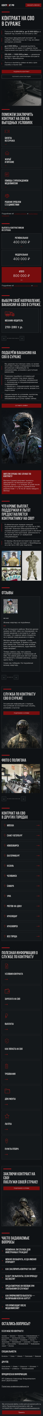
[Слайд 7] (16, 338)
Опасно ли (23, 1366)
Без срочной (13, 1339)
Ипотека (11, 1346)
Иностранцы (5, 1368)
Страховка (27, 1341)
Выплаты (21, 1335)
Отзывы (15, 1366)
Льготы (32, 1339)
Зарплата (12, 1335)
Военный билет (23, 1343)
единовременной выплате (22, 285)
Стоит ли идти (6, 1366)
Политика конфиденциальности (15, 1386)
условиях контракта (20, 214)
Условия (4, 1335)
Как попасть (5, 1337)
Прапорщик (28, 1356)
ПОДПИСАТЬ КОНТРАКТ (21, 71)
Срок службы (12, 1343)
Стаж (3, 1343)
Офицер (19, 1356)
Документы (23, 1339)
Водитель (5, 1356)
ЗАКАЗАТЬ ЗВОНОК (33, 5)
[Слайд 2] (9, 338)
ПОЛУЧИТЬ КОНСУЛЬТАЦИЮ (21, 76)
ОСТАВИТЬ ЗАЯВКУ (21, 405)
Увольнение (5, 1341)
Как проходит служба (18, 1337)
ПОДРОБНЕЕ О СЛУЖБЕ (21, 713)
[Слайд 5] (13, 338)
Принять (21, 1412)
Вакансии (38, 1356)
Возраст (4, 1339)
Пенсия (35, 1341)
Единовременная (31, 1335)
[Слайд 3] (10, 338)
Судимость (15, 1368)
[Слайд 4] (12, 338)
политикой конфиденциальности (29, 1408)
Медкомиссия (16, 1341)
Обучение (33, 1366)
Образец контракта (28, 1368)
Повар (12, 1356)
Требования (32, 1337)
